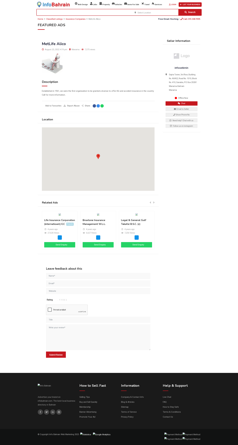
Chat (183, 103)
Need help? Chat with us (182, 120)
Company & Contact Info (132, 397)
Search (191, 12)
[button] (98, 156)
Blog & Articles (127, 402)
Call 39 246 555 (191, 19)
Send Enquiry (61, 244)
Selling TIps (84, 397)
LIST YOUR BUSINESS (191, 4)
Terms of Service (129, 412)
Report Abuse (73, 105)
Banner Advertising (87, 412)
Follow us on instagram (183, 126)
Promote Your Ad (87, 417)
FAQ (165, 402)
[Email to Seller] (59, 237)
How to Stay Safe (171, 407)
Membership (85, 407)
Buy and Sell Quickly (88, 402)
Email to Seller (183, 109)
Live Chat (167, 397)
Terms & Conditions (172, 412)
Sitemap (125, 407)
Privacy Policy (127, 417)
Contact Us (168, 417)
